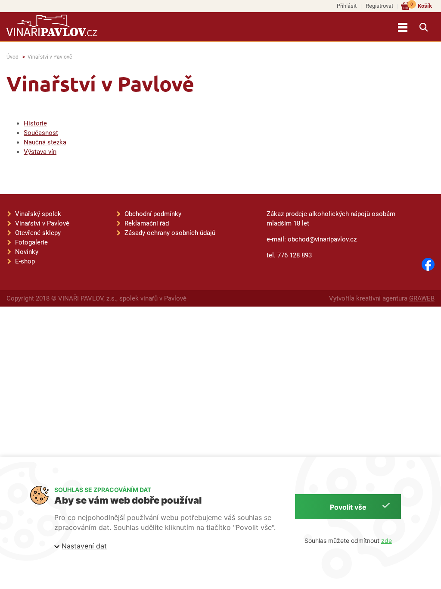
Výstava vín (40, 152)
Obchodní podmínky (152, 214)
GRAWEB (422, 298)
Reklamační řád (146, 223)
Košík (421, 5)
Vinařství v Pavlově (50, 57)
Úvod (12, 57)
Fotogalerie (31, 242)
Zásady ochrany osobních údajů (169, 233)
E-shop (25, 261)
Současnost (41, 133)
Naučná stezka (45, 142)
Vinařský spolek (38, 214)
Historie (35, 123)
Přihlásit (347, 6)
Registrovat (379, 6)
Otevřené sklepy (38, 233)
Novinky (26, 252)
